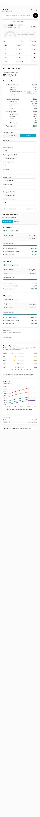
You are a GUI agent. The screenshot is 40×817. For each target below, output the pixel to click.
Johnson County (8, 22)
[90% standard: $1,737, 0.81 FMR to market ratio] (15, 364)
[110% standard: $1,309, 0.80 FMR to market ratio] (15, 353)
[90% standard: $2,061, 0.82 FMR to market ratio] (15, 367)
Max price (28, 135)
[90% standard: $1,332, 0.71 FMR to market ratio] (12, 360)
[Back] (5, 26)
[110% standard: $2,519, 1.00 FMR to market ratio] (21, 367)
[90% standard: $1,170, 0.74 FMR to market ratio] (13, 357)
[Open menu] (3, 3)
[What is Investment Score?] (31, 10)
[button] (12, 353)
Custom (16, 221)
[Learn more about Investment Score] (35, 32)
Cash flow (12, 135)
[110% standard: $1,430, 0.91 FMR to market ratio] (18, 357)
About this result (17, 428)
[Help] (35, 41)
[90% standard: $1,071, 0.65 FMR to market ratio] (10, 353)
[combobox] (20, 15)
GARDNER (17, 22)
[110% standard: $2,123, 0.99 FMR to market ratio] (21, 364)
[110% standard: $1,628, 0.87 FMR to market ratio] (17, 360)
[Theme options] (36, 10)
